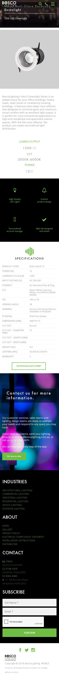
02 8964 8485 (9, 576)
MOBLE (45, 663)
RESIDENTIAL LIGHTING (15, 501)
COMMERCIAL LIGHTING (15, 493)
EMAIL (9, 561)
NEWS (5, 525)
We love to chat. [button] (14, 456)
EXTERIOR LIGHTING (13, 508)
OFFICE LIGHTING (12, 505)
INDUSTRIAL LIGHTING (14, 497)
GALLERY (7, 529)
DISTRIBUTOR (9, 544)
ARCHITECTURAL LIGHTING (17, 490)
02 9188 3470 (9, 568)
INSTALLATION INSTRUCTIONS (18, 540)
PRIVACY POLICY (11, 533)
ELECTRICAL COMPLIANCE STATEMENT (23, 536)
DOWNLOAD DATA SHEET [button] (29, 366)
